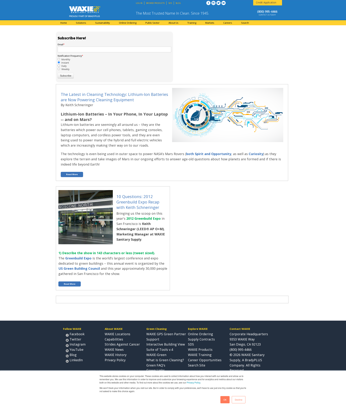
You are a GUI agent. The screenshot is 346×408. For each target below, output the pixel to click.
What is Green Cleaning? (165, 360)
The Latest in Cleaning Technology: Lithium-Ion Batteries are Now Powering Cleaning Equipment (114, 97)
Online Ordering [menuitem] (127, 22)
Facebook (77, 334)
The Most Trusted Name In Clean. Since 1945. (172, 13)
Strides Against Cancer (122, 344)
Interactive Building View (165, 344)
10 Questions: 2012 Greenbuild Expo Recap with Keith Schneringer (137, 202)
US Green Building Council (79, 268)
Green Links (155, 370)
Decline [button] (238, 399)
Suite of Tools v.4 (159, 349)
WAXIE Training (200, 355)
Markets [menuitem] (209, 22)
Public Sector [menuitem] (152, 22)
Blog (73, 355)
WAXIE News (114, 349)
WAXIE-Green (156, 355)
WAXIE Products (200, 349)
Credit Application (266, 2)
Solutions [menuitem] (81, 22)
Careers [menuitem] (227, 22)
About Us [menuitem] (173, 22)
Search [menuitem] (245, 22)
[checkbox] (114, 64)
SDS (191, 344)
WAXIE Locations (117, 334)
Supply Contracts (201, 339)
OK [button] (225, 399)
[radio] (114, 59)
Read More (72, 174)
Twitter (75, 339)
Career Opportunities (204, 360)
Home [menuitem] (63, 22)
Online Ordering (200, 334)
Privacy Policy (193, 382)
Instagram (78, 344)
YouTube (76, 349)
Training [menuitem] (191, 22)
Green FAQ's (155, 365)
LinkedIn (76, 360)
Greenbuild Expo (78, 258)
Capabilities (114, 339)
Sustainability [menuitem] (102, 22)
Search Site (196, 365)
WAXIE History (116, 355)
